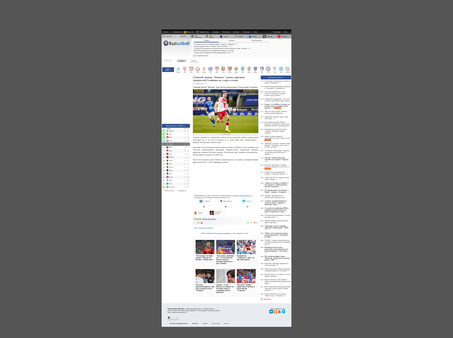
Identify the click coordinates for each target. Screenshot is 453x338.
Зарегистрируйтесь (224, 233)
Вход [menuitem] (285, 32)
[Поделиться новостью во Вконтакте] (226, 207)
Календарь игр (182, 191)
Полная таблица (169, 191)
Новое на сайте (216, 323)
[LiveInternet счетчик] (173, 319)
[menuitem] (203, 31)
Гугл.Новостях (199, 197)
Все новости (267, 299)
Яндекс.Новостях (245, 195)
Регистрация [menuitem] (277, 32)
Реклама (226, 323)
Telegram (236, 195)
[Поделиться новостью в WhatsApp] (247, 207)
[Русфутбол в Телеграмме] (283, 313)
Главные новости (202, 55)
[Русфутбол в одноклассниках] (275, 313)
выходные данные (213, 310)
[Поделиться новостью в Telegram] (204, 207)
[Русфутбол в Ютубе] (280, 313)
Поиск (255, 32)
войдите (239, 233)
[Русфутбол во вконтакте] (271, 313)
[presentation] (179, 60)
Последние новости (275, 77)
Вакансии (205, 323)
